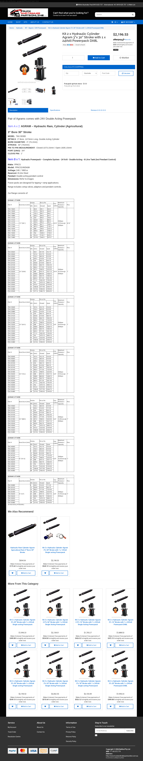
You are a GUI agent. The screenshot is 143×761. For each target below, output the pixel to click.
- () (115, 22)
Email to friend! (80, 45)
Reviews (94, 110)
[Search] (132, 14)
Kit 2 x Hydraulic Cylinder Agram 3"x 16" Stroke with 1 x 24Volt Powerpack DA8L (120, 622)
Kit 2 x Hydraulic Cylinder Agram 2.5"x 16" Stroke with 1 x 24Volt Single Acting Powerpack (88, 622)
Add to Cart (100, 58)
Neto (122, 758)
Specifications (55, 110)
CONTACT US (47, 22)
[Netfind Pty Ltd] (28, 12)
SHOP (18, 22)
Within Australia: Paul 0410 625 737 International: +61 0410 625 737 (102, 5)
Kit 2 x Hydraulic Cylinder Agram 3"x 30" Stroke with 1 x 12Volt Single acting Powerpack (55, 550)
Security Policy (71, 741)
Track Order (12, 732)
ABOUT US (34, 22)
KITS (25, 22)
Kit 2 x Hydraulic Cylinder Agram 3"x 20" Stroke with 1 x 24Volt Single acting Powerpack (22, 622)
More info (127, 39)
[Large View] (13, 90)
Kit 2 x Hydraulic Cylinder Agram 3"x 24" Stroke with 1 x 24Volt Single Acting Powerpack (55, 683)
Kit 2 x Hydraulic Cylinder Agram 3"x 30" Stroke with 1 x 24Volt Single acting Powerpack (22, 683)
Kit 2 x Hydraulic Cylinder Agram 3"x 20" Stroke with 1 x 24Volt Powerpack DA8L (120, 683)
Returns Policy (71, 737)
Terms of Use (70, 727)
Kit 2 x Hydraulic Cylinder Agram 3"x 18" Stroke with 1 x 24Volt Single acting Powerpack (88, 683)
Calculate (126, 73)
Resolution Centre (14, 737)
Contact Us (41, 732)
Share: (65, 45)
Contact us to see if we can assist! (65, 15)
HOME (10, 22)
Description (13, 110)
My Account (12, 727)
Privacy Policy (71, 732)
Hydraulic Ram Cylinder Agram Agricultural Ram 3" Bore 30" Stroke (22, 550)
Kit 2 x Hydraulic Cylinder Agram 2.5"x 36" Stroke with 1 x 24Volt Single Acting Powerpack (55, 622)
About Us (40, 727)
